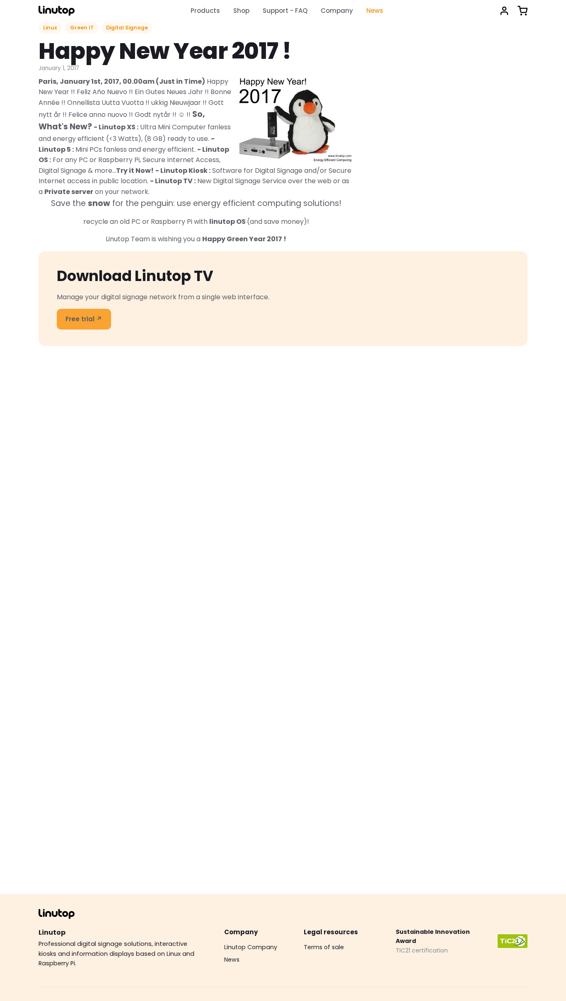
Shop (241, 10)
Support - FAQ (285, 10)
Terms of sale (324, 947)
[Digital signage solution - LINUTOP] (57, 11)
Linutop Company (250, 947)
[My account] (504, 11)
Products (205, 10)
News (374, 10)
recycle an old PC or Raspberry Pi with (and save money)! (196, 221)
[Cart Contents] (522, 11)
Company (337, 10)
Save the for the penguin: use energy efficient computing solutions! (196, 203)
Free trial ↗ (83, 319)
